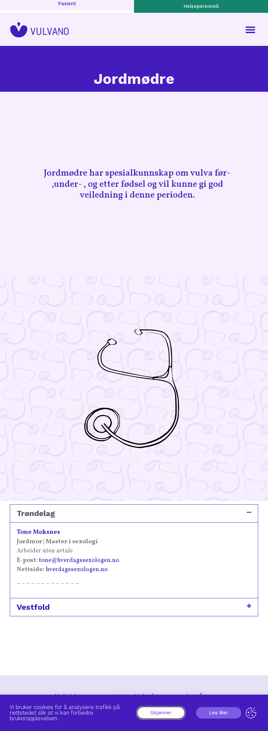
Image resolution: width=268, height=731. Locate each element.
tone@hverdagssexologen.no (79, 560)
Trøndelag (36, 513)
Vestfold (33, 607)
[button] (250, 30)
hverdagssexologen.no (77, 569)
